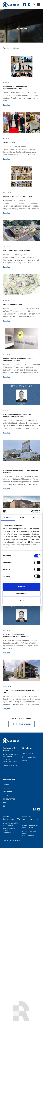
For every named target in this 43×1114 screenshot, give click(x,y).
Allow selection (22, 593)
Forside (6, 48)
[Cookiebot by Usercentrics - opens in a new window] (30, 511)
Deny (21, 601)
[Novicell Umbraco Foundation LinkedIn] (29, 4)
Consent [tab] (7, 517)
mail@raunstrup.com (10, 762)
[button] (38, 4)
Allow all (21, 586)
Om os (5, 795)
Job (4, 802)
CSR (4, 806)
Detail (24, 761)
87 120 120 (6, 760)
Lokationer (7, 788)
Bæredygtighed (9, 799)
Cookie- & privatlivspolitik (12, 840)
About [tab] (35, 517)
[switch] (37, 562)
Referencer (7, 792)
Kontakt (6, 785)
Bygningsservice (29, 757)
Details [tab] (21, 517)
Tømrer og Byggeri (29, 753)
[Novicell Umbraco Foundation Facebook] (24, 4)
